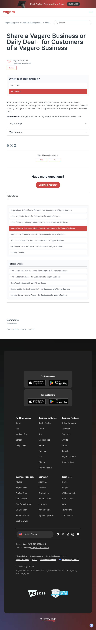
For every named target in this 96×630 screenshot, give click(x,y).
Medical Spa (21, 434)
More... (48, 23)
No (55, 160)
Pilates (41, 462)
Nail (40, 456)
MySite (65, 440)
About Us (42, 482)
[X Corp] (11, 145)
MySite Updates (46, 515)
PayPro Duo (21, 493)
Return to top (12, 196)
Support (65, 487)
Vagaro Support (11, 23)
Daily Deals (21, 445)
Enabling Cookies (17, 252)
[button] (48, 123)
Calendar (66, 428)
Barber (19, 440)
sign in (15, 329)
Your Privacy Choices (70, 560)
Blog (64, 504)
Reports (65, 451)
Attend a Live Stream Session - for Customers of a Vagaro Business (37, 234)
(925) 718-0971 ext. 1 (37, 544)
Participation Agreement (56, 556)
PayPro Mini (21, 487)
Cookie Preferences (48, 560)
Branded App (68, 462)
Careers (42, 487)
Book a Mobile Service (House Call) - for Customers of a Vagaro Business (40, 289)
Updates (42, 504)
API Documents (69, 493)
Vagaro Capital (69, 456)
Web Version (15, 91)
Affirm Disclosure (22, 560)
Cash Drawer (22, 521)
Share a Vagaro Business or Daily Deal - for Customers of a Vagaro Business (42, 228)
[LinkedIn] (15, 145)
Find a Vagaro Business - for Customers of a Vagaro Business (35, 216)
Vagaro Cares (44, 498)
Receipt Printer (23, 515)
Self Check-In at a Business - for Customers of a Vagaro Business (37, 246)
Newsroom (67, 509)
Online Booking (69, 423)
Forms (64, 445)
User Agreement (36, 556)
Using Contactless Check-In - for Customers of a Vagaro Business (37, 240)
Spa (17, 428)
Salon (18, 423)
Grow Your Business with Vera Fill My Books (28, 283)
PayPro (19, 482)
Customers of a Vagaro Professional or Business (39, 23)
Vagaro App (15, 85)
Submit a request (48, 185)
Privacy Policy (21, 556)
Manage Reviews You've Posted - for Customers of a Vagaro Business (38, 295)
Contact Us (43, 493)
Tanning (42, 451)
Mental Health (45, 467)
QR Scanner (21, 509)
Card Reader (22, 498)
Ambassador (67, 498)
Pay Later (66, 434)
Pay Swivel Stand (24, 504)
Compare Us (67, 515)
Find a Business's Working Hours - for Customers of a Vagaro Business (39, 222)
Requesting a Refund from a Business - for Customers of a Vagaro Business (41, 210)
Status (65, 482)
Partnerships (44, 509)
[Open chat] (92, 625)
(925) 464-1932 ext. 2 (39, 548)
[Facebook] (8, 145)
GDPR (34, 560)
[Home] (9, 12)
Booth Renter (44, 423)
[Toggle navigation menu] (91, 12)
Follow (11, 68)
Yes (41, 160)
